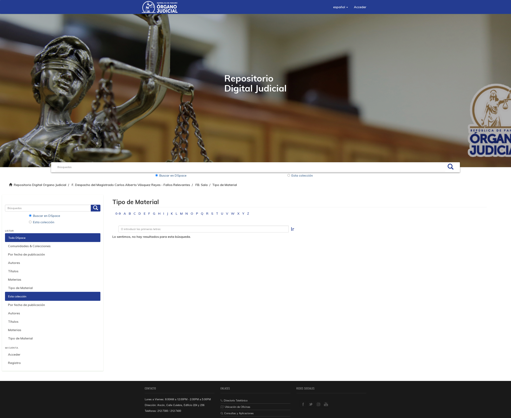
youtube (326, 404)
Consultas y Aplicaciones (239, 413)
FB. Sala (201, 185)
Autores (14, 263)
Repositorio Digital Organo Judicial (40, 185)
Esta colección (302, 175)
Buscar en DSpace (172, 175)
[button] (340, 7)
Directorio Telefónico (236, 400)
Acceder (14, 354)
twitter (310, 404)
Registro (14, 363)
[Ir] (450, 167)
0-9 (118, 213)
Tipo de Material (20, 288)
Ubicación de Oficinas (237, 407)
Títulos (13, 271)
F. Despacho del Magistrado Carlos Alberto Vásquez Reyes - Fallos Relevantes (131, 185)
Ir (292, 229)
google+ (318, 404)
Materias (14, 279)
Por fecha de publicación (26, 254)
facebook (303, 404)
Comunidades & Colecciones (29, 246)
